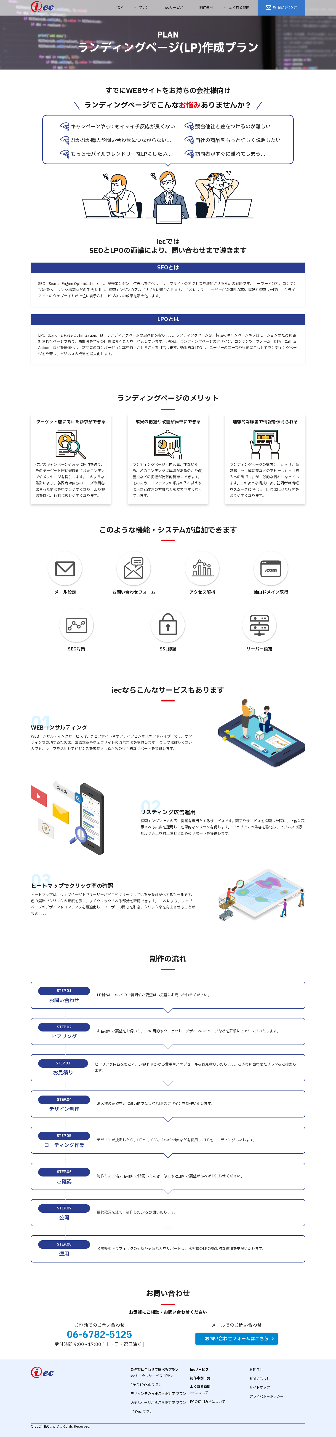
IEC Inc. (50, 1426)
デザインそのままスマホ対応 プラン (158, 1394)
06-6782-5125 (99, 1335)
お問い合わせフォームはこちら (237, 1338)
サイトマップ (259, 1387)
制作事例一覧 (200, 1378)
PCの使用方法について (207, 1402)
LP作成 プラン (142, 1412)
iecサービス (174, 7)
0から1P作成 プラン (146, 1385)
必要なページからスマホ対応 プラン (158, 1402)
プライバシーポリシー (266, 1396)
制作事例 (206, 7)
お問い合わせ (284, 8)
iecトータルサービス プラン (152, 1376)
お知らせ (256, 1370)
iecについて (199, 1393)
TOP (119, 7)
